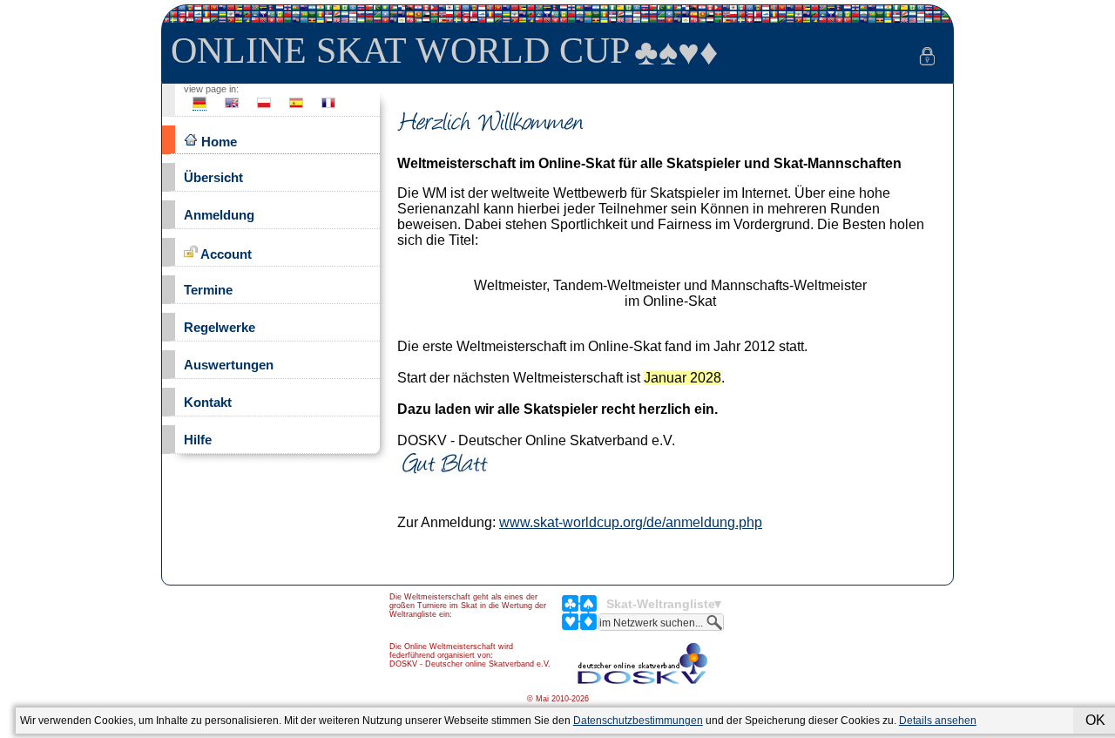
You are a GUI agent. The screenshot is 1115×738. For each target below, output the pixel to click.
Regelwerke (219, 327)
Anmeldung (219, 214)
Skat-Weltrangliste (660, 604)
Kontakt (208, 402)
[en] (231, 107)
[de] (199, 107)
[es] (296, 107)
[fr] (328, 107)
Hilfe (198, 439)
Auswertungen (229, 364)
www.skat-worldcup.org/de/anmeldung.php (630, 522)
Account (225, 254)
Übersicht (213, 177)
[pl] (264, 107)
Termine (208, 289)
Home (217, 141)
